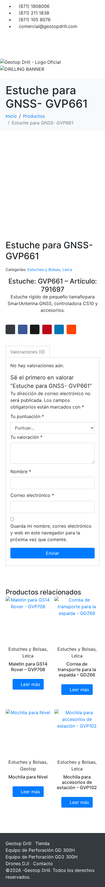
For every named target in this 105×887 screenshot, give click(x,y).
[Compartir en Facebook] (22, 329)
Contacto (43, 863)
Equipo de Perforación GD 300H (40, 850)
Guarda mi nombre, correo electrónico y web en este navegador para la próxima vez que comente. (51, 532)
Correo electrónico (32, 495)
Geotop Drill (18, 843)
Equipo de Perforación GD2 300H (42, 857)
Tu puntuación (27, 416)
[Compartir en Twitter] (34, 329)
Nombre (20, 471)
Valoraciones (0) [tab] (27, 352)
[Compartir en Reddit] (71, 329)
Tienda (42, 843)
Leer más (30, 684)
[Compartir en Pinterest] (47, 329)
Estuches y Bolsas (43, 269)
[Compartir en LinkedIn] (59, 329)
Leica (67, 269)
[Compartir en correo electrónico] (10, 329)
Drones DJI (17, 863)
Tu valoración (26, 437)
